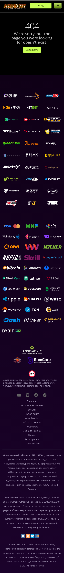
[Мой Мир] (37, 536)
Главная (31, 401)
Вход (41, 5)
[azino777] (27, 395)
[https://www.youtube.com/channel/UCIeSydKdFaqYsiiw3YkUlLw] (19, 395)
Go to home (32, 49)
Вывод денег (32, 413)
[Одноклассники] (28, 536)
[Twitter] (32, 536)
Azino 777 (30, 455)
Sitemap (32, 435)
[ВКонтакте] (23, 536)
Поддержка (32, 426)
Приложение (33, 443)
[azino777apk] (45, 395)
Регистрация (32, 439)
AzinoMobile (31, 418)
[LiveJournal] (42, 536)
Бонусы (32, 409)
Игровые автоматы (32, 405)
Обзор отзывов (32, 422)
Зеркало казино (32, 430)
